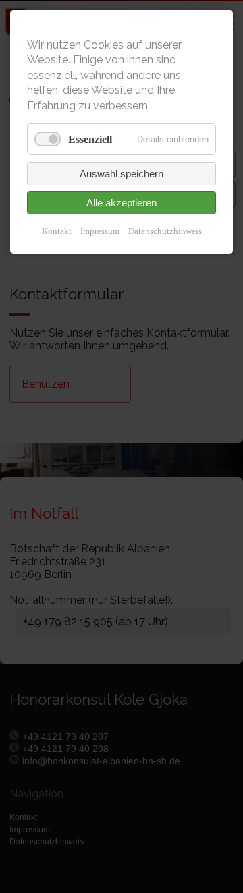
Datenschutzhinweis (165, 231)
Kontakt (57, 231)
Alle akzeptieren (121, 202)
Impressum (99, 231)
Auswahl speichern (121, 173)
